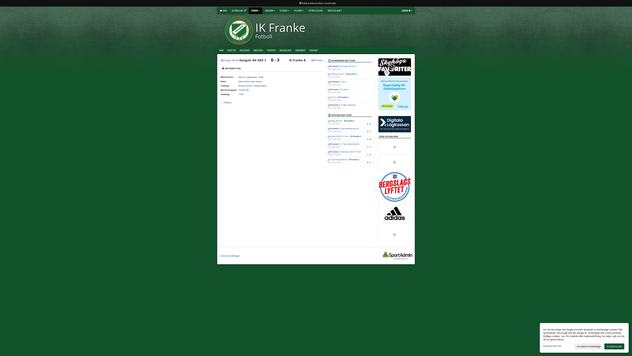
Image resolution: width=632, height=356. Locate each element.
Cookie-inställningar (230, 255)
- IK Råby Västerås (342, 105)
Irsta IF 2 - (338, 97)
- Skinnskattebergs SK (344, 128)
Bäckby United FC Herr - (345, 136)
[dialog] (584, 338)
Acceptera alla (614, 346)
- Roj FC (338, 81)
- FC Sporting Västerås (344, 144)
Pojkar (298, 10)
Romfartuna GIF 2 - (343, 74)
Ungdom (269, 10)
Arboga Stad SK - (341, 120)
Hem (224, 10)
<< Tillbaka (226, 102)
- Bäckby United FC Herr (345, 151)
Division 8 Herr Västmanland (252, 85)
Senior (254, 10)
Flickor (283, 10)
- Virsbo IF (339, 89)
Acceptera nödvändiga (589, 346)
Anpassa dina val (552, 345)
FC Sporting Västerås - (344, 159)
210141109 (243, 90)
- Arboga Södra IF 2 (342, 66)
